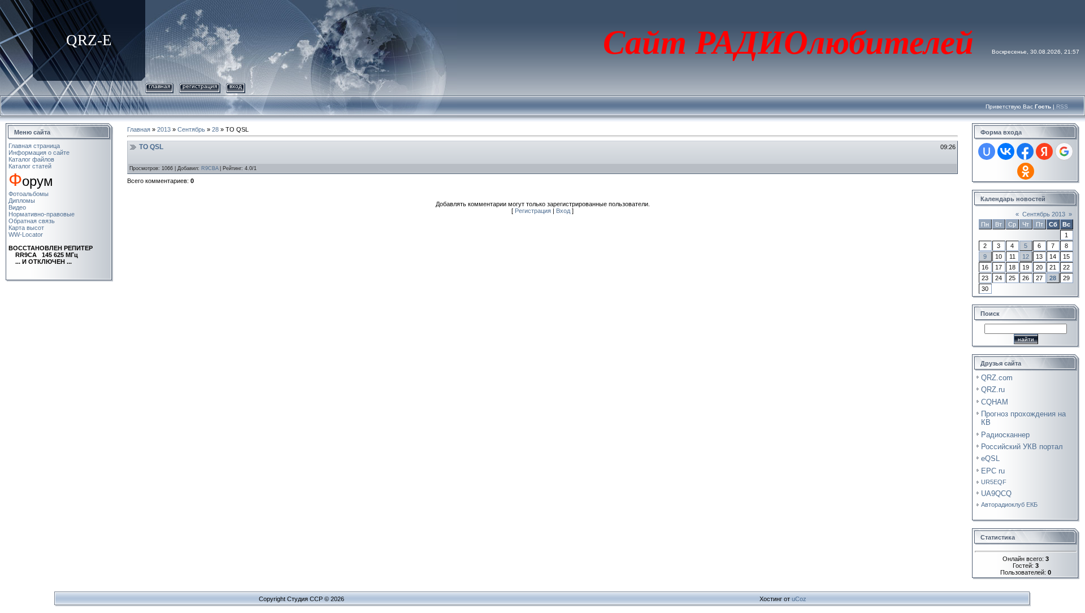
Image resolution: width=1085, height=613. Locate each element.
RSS (1062, 106)
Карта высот (26, 227)
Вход (235, 86)
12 (1025, 256)
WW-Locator (25, 234)
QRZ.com (997, 377)
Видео (17, 207)
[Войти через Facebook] (1025, 151)
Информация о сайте (39, 152)
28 (215, 129)
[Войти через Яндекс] (1044, 151)
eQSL (990, 458)
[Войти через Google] (1064, 151)
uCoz (799, 598)
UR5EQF (993, 482)
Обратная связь (31, 221)
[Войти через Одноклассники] (1025, 171)
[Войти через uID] (986, 151)
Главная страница (34, 145)
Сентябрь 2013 (1043, 214)
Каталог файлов (31, 159)
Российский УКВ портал (1022, 446)
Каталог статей (29, 166)
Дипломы (21, 200)
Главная (159, 86)
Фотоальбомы (28, 193)
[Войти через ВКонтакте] (1005, 151)
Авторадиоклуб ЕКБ (1009, 504)
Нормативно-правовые (41, 214)
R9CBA (209, 168)
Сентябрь (191, 129)
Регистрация (200, 86)
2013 (164, 129)
